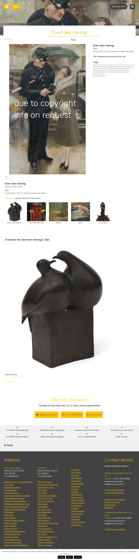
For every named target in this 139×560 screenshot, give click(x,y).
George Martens (44, 518)
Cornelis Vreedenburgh (47, 537)
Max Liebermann (44, 512)
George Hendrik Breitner (48, 485)
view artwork (9, 382)
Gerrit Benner (77, 478)
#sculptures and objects (122, 66)
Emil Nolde (75, 516)
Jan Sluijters (43, 526)
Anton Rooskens (78, 522)
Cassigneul (75, 486)
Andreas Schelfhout (12, 534)
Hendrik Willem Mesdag (14, 520)
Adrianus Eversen (11, 493)
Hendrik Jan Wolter (46, 542)
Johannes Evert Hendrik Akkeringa (18, 482)
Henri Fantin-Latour (46, 487)
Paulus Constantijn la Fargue (16, 507)
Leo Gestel (42, 493)
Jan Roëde (75, 519)
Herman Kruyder (44, 509)
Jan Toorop (42, 534)
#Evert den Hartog (102, 66)
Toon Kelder (43, 507)
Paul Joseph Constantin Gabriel (17, 496)
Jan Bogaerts (76, 481)
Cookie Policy (110, 505)
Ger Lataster (76, 505)
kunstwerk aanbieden (114, 492)
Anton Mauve (9, 518)
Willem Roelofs (10, 529)
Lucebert (75, 508)
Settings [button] (61, 557)
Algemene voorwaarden (115, 499)
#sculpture (98, 75)
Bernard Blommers (12, 487)
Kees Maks (42, 515)
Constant (75, 489)
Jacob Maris (9, 515)
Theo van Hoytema (46, 501)
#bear (125, 71)
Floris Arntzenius (45, 482)
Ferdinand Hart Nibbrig (47, 496)
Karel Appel (76, 473)
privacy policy (74, 554)
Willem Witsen (44, 540)
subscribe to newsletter (115, 529)
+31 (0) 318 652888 (73, 414)
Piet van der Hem (45, 498)
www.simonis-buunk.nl (114, 481)
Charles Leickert (11, 523)
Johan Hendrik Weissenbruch (16, 545)
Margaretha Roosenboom (14, 531)
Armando (75, 475)
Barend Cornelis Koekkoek (15, 501)
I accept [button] (77, 557)
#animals (117, 71)
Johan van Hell (77, 497)
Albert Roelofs (10, 526)
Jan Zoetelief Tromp (12, 540)
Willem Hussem (78, 503)
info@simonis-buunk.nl (114, 484)
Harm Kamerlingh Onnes (48, 523)
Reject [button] (69, 557)
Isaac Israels (42, 504)
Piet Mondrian (43, 520)
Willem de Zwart (45, 545)
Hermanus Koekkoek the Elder (17, 504)
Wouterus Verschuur (13, 542)
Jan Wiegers (76, 525)
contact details (94, 414)
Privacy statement (112, 502)
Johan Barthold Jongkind (14, 498)
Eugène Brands (77, 484)
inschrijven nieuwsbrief (114, 490)
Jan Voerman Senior (46, 531)
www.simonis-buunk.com (115, 521)
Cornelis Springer (11, 537)
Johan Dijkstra (76, 495)
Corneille (75, 492)
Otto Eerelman (10, 490)
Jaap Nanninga (77, 514)
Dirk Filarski (42, 490)
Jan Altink (75, 470)
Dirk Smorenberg (45, 529)
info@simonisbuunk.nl (47, 414)
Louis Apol (8, 485)
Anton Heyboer (77, 500)
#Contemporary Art (102, 71)
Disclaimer (109, 508)
